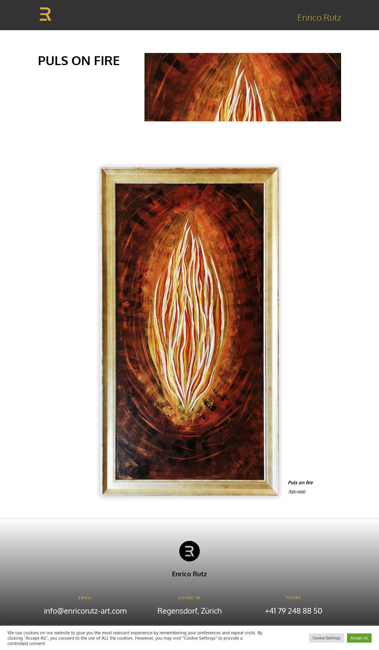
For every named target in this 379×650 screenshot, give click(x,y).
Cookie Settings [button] (327, 637)
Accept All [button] (359, 637)
